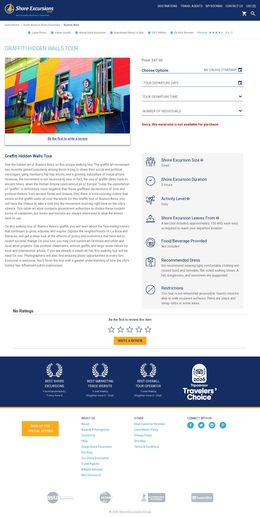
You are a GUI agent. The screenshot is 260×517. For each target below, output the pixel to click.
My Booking (214, 6)
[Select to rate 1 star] (111, 329)
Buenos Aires (71, 25)
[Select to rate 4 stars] (139, 329)
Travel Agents (192, 6)
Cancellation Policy (146, 429)
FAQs (84, 441)
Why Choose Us (91, 475)
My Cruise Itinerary (220, 70)
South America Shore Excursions (41, 25)
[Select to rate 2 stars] (120, 329)
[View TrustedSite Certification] (202, 497)
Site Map (140, 441)
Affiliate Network (92, 469)
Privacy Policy (143, 435)
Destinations (167, 6)
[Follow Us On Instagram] (212, 424)
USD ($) (251, 6)
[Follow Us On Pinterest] (223, 424)
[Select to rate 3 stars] (130, 329)
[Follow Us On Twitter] (201, 424)
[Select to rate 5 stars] (148, 329)
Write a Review (130, 341)
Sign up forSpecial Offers (40, 428)
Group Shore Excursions (96, 446)
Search (253, 13)
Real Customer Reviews (149, 424)
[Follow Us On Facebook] (190, 424)
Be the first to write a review (68, 139)
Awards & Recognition (95, 429)
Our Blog (86, 452)
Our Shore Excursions (95, 458)
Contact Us (234, 6)
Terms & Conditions (146, 446)
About (85, 424)
